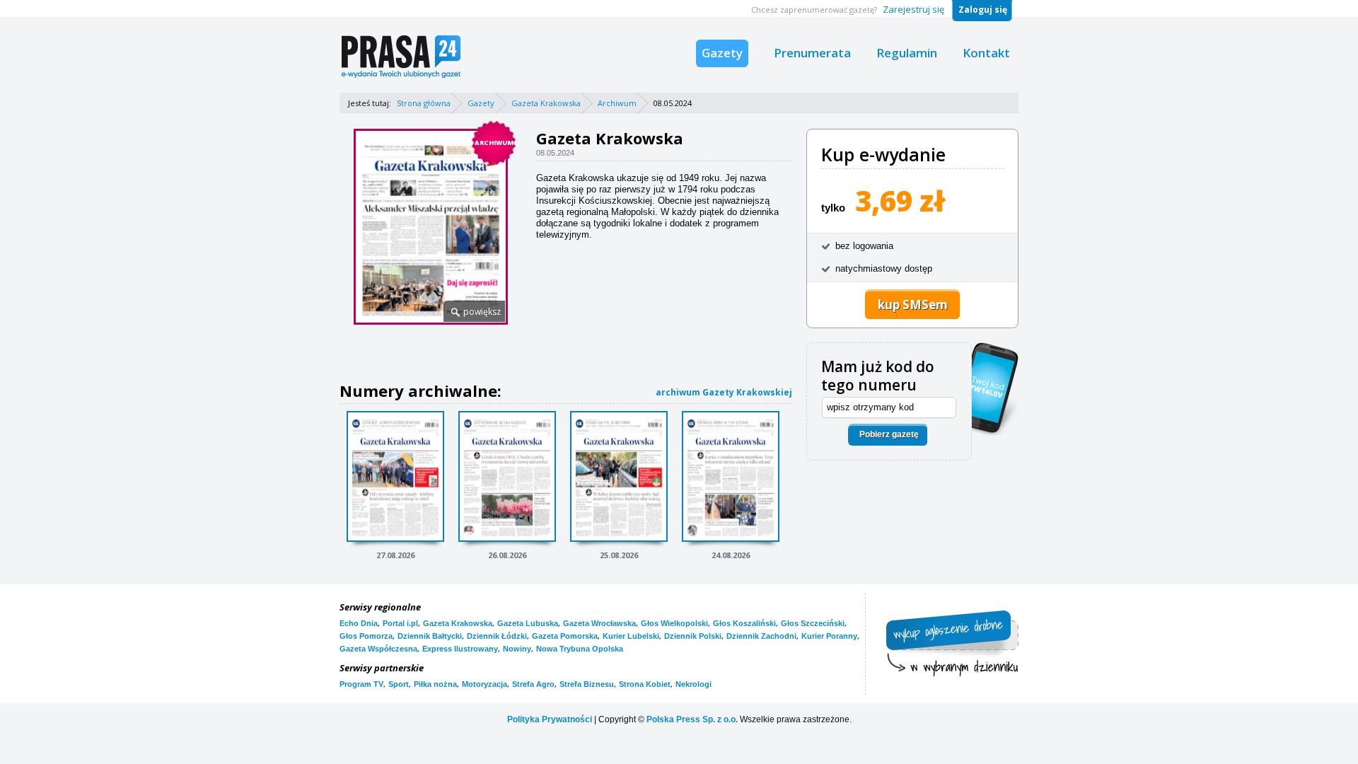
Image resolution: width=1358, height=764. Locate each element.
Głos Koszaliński (744, 623)
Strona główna (424, 103)
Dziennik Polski (692, 636)
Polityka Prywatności (549, 719)
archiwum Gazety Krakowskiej (724, 392)
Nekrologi (693, 684)
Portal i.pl (400, 623)
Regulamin (906, 53)
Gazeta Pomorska (565, 636)
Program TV (361, 684)
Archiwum (617, 103)
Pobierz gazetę (889, 434)
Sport (398, 684)
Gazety (722, 53)
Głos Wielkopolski (674, 623)
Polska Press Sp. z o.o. (692, 719)
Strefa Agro (533, 684)
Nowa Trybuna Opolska (579, 648)
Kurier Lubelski (631, 636)
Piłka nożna (435, 684)
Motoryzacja (484, 684)
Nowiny (517, 648)
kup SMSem (913, 304)
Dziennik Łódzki (497, 636)
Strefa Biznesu (586, 684)
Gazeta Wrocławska (599, 623)
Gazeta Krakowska (546, 103)
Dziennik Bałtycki (429, 636)
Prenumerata (812, 53)
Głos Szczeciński (813, 623)
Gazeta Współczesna (378, 648)
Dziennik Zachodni (761, 636)
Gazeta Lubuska (527, 623)
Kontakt (986, 53)
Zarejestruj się (913, 9)
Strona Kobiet (645, 684)
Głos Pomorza (366, 636)
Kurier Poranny (829, 636)
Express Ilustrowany (460, 648)
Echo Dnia (359, 623)
